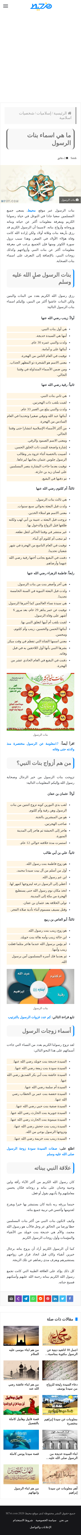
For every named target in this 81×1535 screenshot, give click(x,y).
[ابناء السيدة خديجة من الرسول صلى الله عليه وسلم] (60, 1440)
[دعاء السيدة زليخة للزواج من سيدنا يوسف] (60, 1370)
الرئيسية (61, 113)
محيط (32, 210)
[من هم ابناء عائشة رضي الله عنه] (21, 1370)
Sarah (73, 158)
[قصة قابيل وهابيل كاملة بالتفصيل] (21, 1405)
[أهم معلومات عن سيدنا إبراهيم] (60, 1474)
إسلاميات (44, 113)
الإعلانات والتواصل (40, 1527)
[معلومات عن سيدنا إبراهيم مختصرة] (60, 1405)
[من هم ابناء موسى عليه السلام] (21, 1336)
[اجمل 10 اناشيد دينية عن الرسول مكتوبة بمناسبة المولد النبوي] (60, 1336)
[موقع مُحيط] (40, 6)
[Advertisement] (40, 57)
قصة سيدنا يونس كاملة (24, 1453)
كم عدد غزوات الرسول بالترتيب (29, 1017)
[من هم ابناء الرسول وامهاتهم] (21, 1474)
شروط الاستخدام (23, 1520)
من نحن (63, 1520)
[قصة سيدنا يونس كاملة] (21, 1440)
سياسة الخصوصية (46, 1520)
